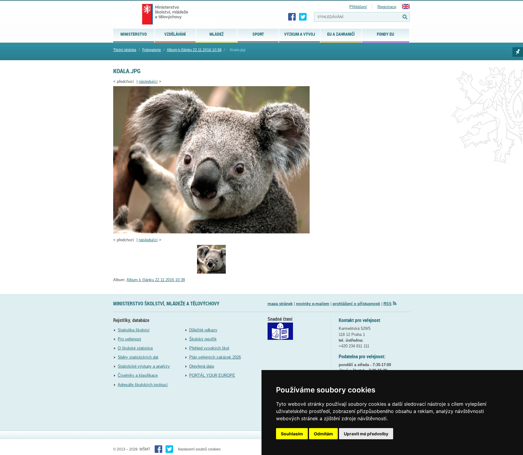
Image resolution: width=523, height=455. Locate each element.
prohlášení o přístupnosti (356, 303)
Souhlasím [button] (292, 433)
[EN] (406, 7)
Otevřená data (201, 366)
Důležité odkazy (203, 330)
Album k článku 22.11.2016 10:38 (194, 50)
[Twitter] (303, 17)
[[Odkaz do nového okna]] (280, 338)
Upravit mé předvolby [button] (366, 433)
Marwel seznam (517, 52)
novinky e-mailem (312, 303)
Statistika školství (134, 330)
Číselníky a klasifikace (138, 375)
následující (148, 81)
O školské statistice (135, 348)
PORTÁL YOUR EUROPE (212, 375)
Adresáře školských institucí (143, 384)
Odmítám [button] (323, 433)
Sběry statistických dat (138, 357)
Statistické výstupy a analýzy (144, 366)
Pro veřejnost (129, 339)
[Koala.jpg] (211, 232)
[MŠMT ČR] (165, 14)
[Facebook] (292, 17)
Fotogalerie (151, 50)
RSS (387, 303)
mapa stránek (280, 303)
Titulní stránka (124, 50)
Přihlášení (358, 7)
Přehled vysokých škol (209, 348)
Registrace (386, 7)
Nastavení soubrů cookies (199, 449)
